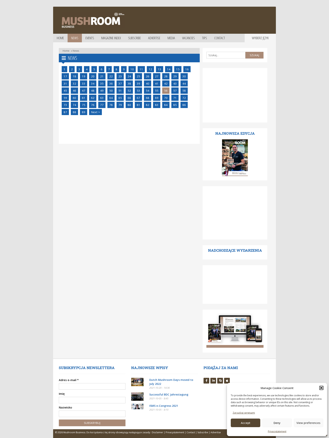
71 (175, 98)
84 (166, 105)
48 (92, 90)
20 (92, 76)
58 (184, 90)
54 (147, 90)
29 (175, 76)
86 (184, 105)
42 (166, 83)
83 (156, 105)
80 (129, 105)
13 (159, 69)
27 (156, 76)
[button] (321, 388)
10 (132, 69)
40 (147, 83)
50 (111, 90)
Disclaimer (157, 432)
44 (184, 83)
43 (175, 83)
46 (74, 90)
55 (156, 90)
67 (138, 98)
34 (92, 83)
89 (83, 112)
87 (65, 112)
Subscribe (134, 37)
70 (166, 98)
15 (178, 69)
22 (111, 76)
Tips (204, 37)
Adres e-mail (69, 380)
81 (138, 105)
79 (120, 105)
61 (83, 98)
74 (74, 105)
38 (129, 83)
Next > (95, 112)
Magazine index (111, 37)
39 (138, 83)
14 (168, 69)
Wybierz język (260, 37)
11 (141, 69)
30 (184, 76)
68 (147, 98)
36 (111, 83)
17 (65, 76)
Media (171, 37)
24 (129, 76)
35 (102, 83)
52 (129, 90)
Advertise (154, 37)
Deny (277, 423)
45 (65, 90)
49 (102, 90)
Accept (245, 423)
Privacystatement (277, 431)
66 (129, 98)
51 (120, 90)
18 (74, 76)
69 (156, 98)
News (74, 37)
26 (147, 76)
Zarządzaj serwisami (244, 412)
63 (102, 98)
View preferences (308, 423)
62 (92, 98)
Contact (219, 37)
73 (65, 105)
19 (83, 76)
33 (83, 83)
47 (83, 90)
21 (102, 76)
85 (175, 105)
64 (111, 98)
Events (89, 37)
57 (175, 90)
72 (184, 98)
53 (138, 90)
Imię (62, 394)
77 (102, 105)
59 (65, 98)
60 (74, 98)
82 (147, 105)
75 (83, 105)
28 (166, 76)
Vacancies (188, 37)
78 (111, 105)
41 (156, 83)
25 (138, 76)
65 (120, 98)
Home (60, 37)
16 (187, 69)
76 (92, 105)
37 (120, 83)
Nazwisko (65, 407)
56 (166, 90)
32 (74, 83)
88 (74, 112)
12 (150, 69)
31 (65, 83)
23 (120, 76)
